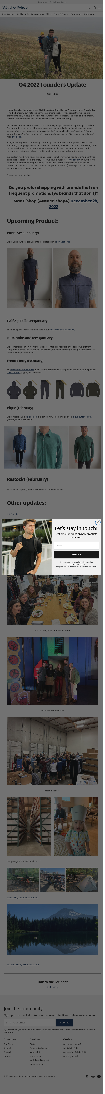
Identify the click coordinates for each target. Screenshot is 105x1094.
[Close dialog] (97, 522)
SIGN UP (76, 554)
